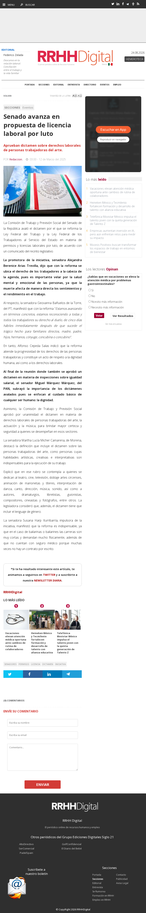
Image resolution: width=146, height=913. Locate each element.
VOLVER (7, 95)
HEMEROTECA (134, 59)
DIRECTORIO (90, 84)
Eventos (27, 107)
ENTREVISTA (74, 84)
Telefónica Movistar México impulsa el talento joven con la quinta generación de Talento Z (67, 643)
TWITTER (49, 575)
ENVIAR (42, 784)
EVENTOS (104, 84)
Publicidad (122, 879)
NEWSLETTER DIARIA (48, 580)
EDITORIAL (58, 84)
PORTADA (30, 84)
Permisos (24, 664)
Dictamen (47, 664)
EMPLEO (117, 84)
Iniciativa (60, 664)
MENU (10, 4)
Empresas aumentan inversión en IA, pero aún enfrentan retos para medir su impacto (112, 234)
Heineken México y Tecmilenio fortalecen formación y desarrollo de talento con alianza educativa (42, 643)
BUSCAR (29, 4)
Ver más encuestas (113, 324)
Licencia (35, 664)
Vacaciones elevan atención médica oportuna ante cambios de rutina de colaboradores (15, 641)
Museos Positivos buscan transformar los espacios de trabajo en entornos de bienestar (113, 248)
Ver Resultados (123, 316)
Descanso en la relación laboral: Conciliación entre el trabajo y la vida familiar (12, 67)
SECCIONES (43, 84)
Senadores (10, 664)
